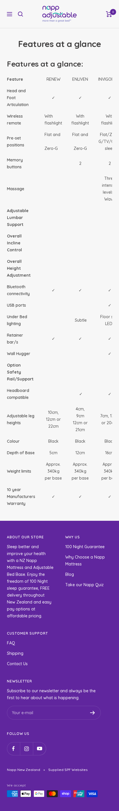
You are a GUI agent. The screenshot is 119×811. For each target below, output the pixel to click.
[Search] (20, 14)
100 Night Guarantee (85, 546)
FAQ (11, 643)
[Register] (92, 713)
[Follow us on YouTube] (39, 748)
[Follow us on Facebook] (13, 748)
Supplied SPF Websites (68, 769)
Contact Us (17, 663)
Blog (69, 574)
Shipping (15, 653)
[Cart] (109, 14)
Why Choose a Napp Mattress (85, 561)
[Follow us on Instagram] (26, 748)
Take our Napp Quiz (84, 584)
